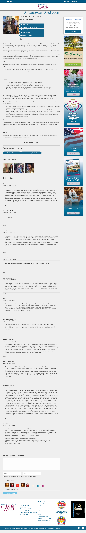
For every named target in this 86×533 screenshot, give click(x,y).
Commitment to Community (45, 518)
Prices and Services (43, 503)
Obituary (40, 514)
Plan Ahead (40, 506)
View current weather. (32, 143)
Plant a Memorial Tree (27, 35)
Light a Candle (26, 24)
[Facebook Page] (8, 1)
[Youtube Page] (12, 1)
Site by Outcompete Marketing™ (53, 528)
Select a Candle (10, 480)
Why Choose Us (42, 501)
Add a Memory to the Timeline (30, 27)
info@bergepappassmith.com (28, 512)
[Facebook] (79, 528)
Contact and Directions (43, 516)
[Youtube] (83, 528)
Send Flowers (26, 32)
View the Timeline (11, 153)
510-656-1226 (24, 514)
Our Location (53, 7)
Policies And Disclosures (44, 520)
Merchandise (41, 508)
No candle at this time (12, 489)
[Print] (21, 39)
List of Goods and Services (44, 512)
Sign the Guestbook (27, 30)
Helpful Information (42, 510)
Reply (4, 205)
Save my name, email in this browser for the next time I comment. (21, 476)
